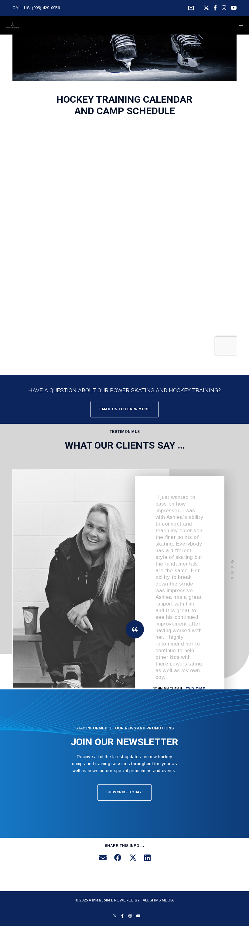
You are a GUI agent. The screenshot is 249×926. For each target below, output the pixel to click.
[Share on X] (132, 856)
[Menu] (239, 25)
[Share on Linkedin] (147, 856)
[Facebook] (215, 7)
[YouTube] (234, 7)
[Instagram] (224, 7)
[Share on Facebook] (117, 856)
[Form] (191, 8)
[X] (206, 7)
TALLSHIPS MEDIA (157, 900)
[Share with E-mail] (102, 856)
